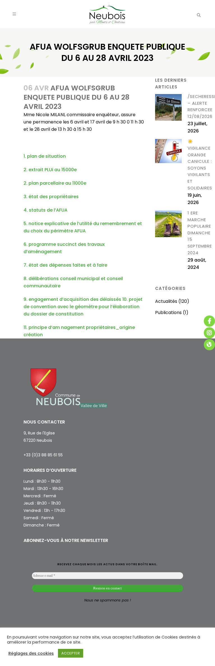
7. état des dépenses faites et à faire (65, 265)
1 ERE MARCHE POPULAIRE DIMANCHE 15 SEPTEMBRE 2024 (200, 232)
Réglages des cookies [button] (31, 653)
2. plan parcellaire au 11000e (55, 183)
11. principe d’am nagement (54, 327)
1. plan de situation (45, 156)
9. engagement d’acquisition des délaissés (72, 299)
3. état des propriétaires (51, 196)
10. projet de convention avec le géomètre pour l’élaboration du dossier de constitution (83, 306)
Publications (168, 312)
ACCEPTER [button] (70, 653)
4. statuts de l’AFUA (45, 210)
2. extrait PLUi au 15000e (50, 169)
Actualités (166, 301)
